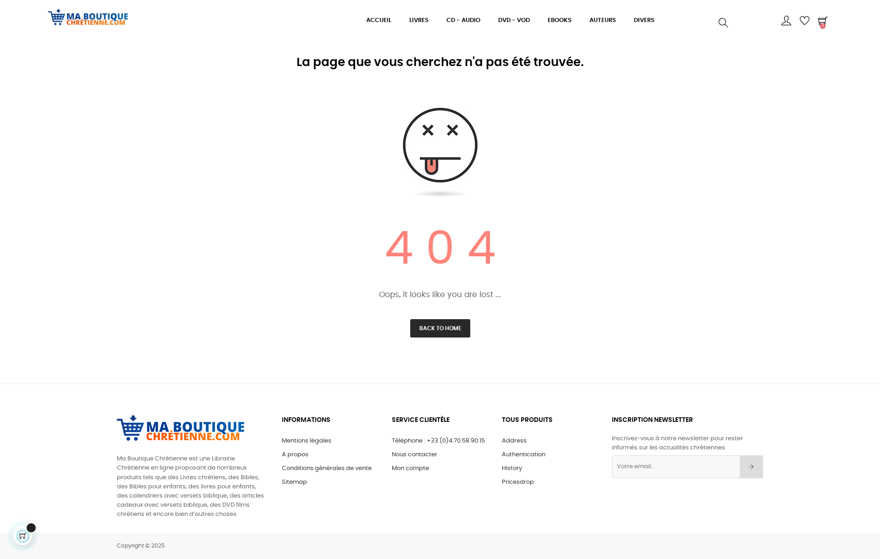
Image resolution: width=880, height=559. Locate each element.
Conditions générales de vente (327, 468)
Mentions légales (306, 441)
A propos (295, 455)
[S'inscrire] (751, 466)
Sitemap (294, 482)
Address (514, 441)
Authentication (523, 455)
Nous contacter (414, 455)
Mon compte (410, 468)
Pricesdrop (518, 482)
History (512, 468)
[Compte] (786, 20)
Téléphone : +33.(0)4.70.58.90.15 (438, 441)
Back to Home (440, 328)
